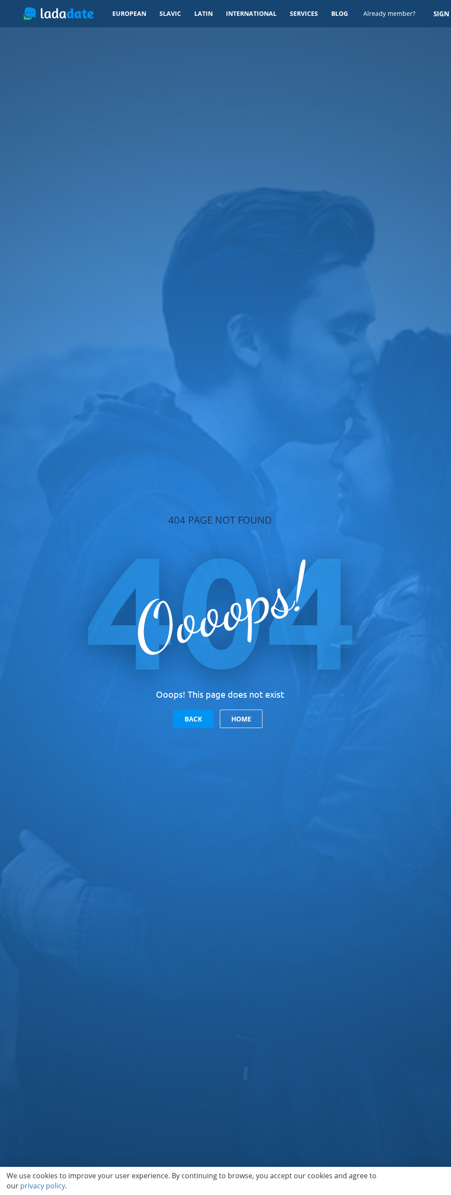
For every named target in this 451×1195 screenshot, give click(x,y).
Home (241, 718)
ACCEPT (420, 1181)
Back (193, 718)
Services (304, 13)
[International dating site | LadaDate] (58, 13)
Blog (339, 13)
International (251, 13)
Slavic (170, 13)
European (129, 13)
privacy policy (42, 1186)
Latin (203, 13)
